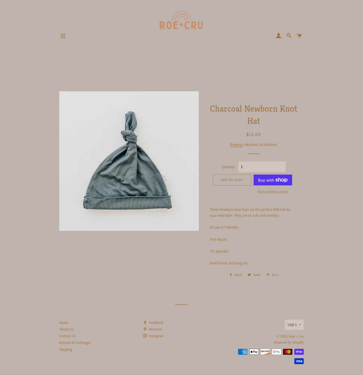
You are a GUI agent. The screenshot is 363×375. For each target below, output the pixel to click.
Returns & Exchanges (75, 342)
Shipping (236, 144)
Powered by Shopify (289, 342)
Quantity (228, 166)
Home (63, 322)
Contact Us (67, 336)
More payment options (272, 191)
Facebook (155, 322)
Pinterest (155, 329)
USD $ (292, 324)
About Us (66, 329)
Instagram (156, 336)
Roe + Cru (296, 336)
